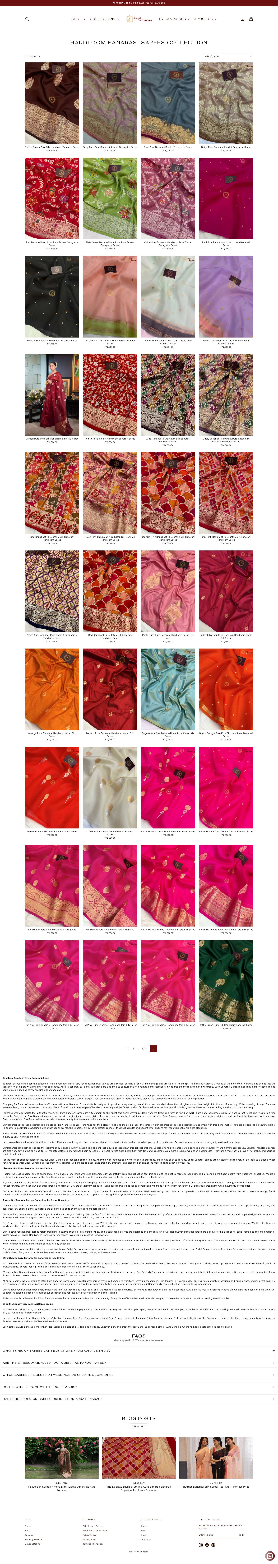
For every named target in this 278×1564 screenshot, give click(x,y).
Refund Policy (89, 1535)
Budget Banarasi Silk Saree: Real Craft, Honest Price (216, 1486)
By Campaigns (173, 19)
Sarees (28, 1526)
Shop (77, 19)
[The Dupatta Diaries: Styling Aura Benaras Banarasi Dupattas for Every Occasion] (139, 1458)
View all (139, 1426)
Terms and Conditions (93, 1544)
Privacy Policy (90, 1539)
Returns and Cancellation (95, 1530)
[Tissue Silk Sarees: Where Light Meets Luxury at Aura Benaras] (62, 1458)
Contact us (146, 1539)
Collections (103, 19)
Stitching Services (33, 1539)
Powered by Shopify (138, 1551)
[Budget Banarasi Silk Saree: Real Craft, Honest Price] (216, 1458)
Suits (27, 1530)
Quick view (52, 140)
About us (204, 19)
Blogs (143, 1535)
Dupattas (29, 1535)
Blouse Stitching (32, 1544)
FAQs (143, 1530)
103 (144, 1048)
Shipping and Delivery (93, 1526)
